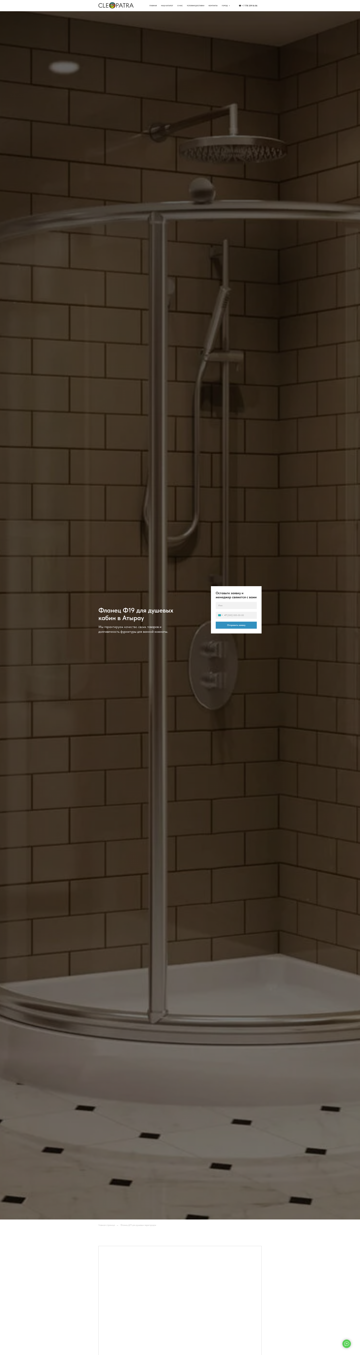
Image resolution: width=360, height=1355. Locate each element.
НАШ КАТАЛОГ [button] (167, 6)
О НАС (180, 6)
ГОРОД (225, 6)
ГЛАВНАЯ (153, 6)
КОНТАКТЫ (213, 6)
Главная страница (106, 1225)
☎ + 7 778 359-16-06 (248, 6)
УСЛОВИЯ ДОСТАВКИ (195, 6)
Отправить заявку (236, 625)
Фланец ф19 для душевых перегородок (138, 1225)
